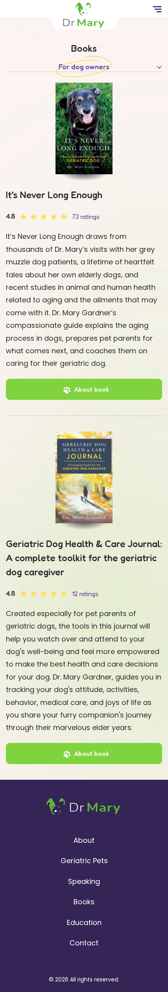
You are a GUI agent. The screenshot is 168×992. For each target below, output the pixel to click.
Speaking (84, 881)
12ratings (85, 594)
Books (84, 902)
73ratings (86, 216)
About (84, 840)
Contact (84, 943)
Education (84, 922)
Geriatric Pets (84, 861)
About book (91, 389)
